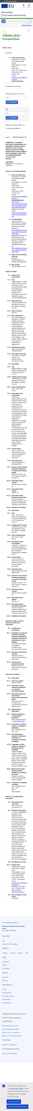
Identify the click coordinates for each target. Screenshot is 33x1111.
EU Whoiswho (6, 999)
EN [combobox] (8, 97)
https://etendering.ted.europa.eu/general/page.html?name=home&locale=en (19, 205)
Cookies (4, 965)
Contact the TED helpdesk (9, 944)
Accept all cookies (14, 1101)
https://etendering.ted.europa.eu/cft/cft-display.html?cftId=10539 (19, 231)
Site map (4, 980)
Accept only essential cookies (17, 1106)
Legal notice (5, 962)
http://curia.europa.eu (18, 892)
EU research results (8, 996)
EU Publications (6, 1003)
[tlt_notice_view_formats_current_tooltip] (25, 137)
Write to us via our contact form (11, 1032)
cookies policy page (16, 1088)
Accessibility (5, 968)
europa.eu (17, 1017)
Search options (27, 25)
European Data (6, 993)
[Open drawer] (4, 32)
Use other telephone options (10, 1029)
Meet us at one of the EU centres (11, 1036)
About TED (5, 977)
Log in (23, 7)
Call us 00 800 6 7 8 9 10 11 (10, 1026)
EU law (4, 989)
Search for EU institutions (9, 1044)
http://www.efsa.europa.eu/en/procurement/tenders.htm (19, 214)
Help (3, 940)
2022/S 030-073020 (19, 721)
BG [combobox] (8, 113)
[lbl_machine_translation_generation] (24, 125)
